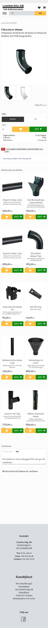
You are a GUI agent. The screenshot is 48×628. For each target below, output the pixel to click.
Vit (35, 119)
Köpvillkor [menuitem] (24, 592)
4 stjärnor (10, 451)
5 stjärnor (12, 451)
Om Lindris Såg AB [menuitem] (24, 589)
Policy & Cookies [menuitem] (24, 595)
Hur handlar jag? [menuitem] (24, 583)
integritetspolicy (23, 526)
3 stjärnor (8, 451)
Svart (13, 119)
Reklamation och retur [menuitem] (24, 598)
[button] (5, 13)
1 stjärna (3, 451)
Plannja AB (42, 140)
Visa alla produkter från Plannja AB (17, 159)
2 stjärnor (6, 451)
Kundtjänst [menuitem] (24, 587)
